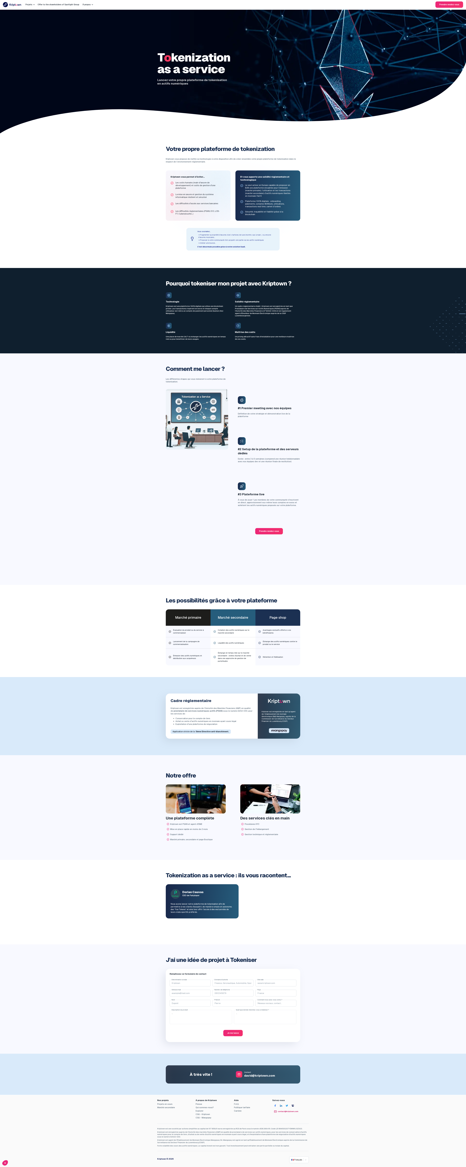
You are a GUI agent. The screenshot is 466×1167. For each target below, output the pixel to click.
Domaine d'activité (221, 980)
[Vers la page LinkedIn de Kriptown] (281, 1106)
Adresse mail (176, 990)
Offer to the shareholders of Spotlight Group (58, 4)
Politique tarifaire (242, 1107)
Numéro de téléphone (222, 990)
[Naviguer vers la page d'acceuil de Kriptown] (12, 5)
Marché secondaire (166, 1107)
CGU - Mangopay (203, 1118)
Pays (259, 990)
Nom (173, 1000)
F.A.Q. (236, 1104)
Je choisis (28, 1155)
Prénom (217, 1000)
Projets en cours (164, 1104)
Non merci (11, 1155)
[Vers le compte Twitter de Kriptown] (287, 1106)
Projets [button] (30, 4)
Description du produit (180, 1010)
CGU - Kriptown (203, 1114)
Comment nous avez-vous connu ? (269, 1000)
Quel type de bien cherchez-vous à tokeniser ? (252, 1010)
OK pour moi (45, 1155)
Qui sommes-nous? (205, 1107)
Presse (199, 1104)
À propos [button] (88, 4)
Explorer (199, 1111)
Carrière (237, 1111)
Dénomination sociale (179, 980)
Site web (260, 980)
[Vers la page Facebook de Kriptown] (275, 1106)
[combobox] (291, 1159)
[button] (5, 1163)
